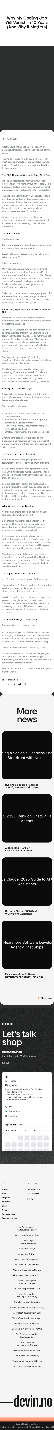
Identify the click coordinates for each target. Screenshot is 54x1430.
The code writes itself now (14, 647)
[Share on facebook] (14, 685)
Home (5, 1189)
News (4, 1210)
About (5, 1193)
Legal (4, 1206)
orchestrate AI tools (26, 560)
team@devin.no (12, 1052)
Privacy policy (8, 1214)
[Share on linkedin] (9, 685)
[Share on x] (4, 685)
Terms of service (9, 1218)
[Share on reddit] (19, 685)
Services (6, 1201)
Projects (6, 1197)
